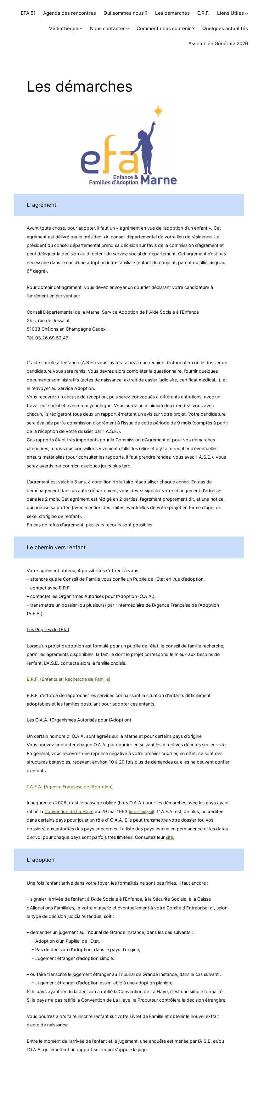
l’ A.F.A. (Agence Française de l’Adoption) (70, 786)
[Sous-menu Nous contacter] (127, 28)
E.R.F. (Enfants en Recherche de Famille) (68, 679)
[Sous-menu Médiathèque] (81, 28)
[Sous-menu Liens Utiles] (246, 13)
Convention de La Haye (68, 811)
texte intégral (141, 811)
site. (170, 837)
